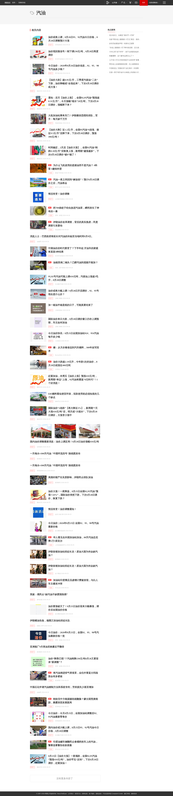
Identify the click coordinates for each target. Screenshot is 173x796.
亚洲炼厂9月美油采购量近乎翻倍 (47, 646)
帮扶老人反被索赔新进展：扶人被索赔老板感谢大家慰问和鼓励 (126, 64)
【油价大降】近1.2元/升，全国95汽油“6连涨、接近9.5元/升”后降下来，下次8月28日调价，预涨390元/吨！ (73, 133)
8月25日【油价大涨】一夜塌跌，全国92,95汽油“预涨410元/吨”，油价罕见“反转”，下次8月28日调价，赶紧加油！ (73, 759)
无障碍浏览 (21, 2)
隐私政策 (98, 793)
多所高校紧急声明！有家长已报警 (121, 43)
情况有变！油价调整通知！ (62, 509)
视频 (50, 173)
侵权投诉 (134, 793)
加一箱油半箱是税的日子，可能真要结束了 (70, 305)
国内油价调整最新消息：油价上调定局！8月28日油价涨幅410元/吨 (64, 441)
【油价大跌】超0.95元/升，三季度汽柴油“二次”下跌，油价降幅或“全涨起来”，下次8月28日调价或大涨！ (73, 83)
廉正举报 (127, 793)
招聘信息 (85, 793)
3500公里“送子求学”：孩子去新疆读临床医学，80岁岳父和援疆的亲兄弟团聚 (126, 52)
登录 (143, 2)
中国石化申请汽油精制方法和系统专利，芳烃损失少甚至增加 (62, 687)
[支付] (131, 2)
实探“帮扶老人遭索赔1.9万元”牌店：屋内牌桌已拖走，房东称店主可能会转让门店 (126, 39)
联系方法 (78, 793)
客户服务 (92, 793)
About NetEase (62, 793)
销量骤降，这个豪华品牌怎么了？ (121, 56)
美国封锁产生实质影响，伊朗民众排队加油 (70, 477)
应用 (13, 2)
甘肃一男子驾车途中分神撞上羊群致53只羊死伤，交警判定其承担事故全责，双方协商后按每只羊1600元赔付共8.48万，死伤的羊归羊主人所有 (126, 72)
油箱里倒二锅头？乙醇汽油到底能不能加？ (75, 262)
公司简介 (71, 793)
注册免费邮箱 (153, 2)
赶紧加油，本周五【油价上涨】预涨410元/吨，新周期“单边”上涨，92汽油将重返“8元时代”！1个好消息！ (73, 379)
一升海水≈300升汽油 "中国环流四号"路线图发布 (55, 453)
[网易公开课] (115, 2)
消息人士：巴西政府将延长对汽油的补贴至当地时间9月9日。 (62, 236)
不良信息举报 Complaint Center (113, 793)
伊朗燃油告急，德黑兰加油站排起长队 (50, 620)
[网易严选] (123, 2)
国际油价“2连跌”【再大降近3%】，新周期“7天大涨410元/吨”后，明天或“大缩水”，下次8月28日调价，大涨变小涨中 (73, 411)
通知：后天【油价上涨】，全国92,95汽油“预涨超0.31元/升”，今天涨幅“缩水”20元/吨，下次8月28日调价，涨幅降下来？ (73, 101)
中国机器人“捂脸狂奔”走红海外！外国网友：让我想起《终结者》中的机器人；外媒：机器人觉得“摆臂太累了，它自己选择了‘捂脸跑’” (126, 68)
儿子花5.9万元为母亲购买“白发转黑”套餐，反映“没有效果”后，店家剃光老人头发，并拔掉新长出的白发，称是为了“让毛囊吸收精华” (126, 60)
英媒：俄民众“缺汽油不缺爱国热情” (49, 594)
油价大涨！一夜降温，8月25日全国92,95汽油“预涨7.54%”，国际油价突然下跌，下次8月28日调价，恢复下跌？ (73, 495)
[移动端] (108, 2)
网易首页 (7, 2)
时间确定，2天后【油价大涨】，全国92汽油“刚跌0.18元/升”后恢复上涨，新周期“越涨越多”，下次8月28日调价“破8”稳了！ (73, 151)
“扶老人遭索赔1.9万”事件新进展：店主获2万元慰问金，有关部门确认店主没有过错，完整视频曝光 (126, 48)
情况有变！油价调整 (58, 193)
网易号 (51, 45)
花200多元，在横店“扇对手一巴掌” (122, 35)
